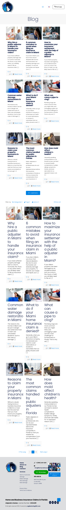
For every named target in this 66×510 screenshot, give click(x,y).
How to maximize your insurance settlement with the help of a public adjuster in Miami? (51, 49)
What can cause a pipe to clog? (51, 97)
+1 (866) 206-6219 (40, 463)
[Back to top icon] (59, 499)
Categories (17, 202)
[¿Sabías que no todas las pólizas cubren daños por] (58, 469)
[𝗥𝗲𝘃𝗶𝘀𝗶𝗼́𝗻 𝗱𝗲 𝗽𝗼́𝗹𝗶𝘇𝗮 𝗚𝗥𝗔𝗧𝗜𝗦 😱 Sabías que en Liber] (50, 469)
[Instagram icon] (58, 502)
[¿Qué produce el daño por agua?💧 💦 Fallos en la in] (54, 465)
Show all (58, 202)
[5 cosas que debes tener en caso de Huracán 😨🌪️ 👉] (58, 465)
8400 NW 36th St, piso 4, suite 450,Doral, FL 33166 (40, 481)
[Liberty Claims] (8, 7)
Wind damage (23, 480)
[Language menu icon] (49, 6)
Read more (18, 74)
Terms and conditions (26, 490)
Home (22, 463)
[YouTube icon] (55, 502)
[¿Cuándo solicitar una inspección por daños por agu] (54, 469)
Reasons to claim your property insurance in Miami (13, 152)
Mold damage (23, 482)
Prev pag (23, 452)
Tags (27, 202)
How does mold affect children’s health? (51, 151)
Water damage (24, 479)
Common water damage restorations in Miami (15, 98)
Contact (23, 469)
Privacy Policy (23, 488)
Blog (21, 467)
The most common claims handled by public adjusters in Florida (33, 153)
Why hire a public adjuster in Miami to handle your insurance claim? (14, 47)
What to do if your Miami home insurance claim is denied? (32, 100)
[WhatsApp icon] (50, 502)
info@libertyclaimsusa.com (42, 468)
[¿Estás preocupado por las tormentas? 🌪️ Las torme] (50, 465)
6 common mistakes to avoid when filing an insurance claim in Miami (32, 47)
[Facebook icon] (53, 502)
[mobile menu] (42, 7)
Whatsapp (58, 7)
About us (23, 465)
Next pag (43, 452)
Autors (35, 202)
